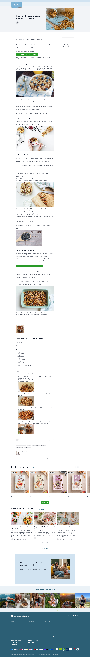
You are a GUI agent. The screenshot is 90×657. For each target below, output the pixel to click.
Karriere (29, 636)
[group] (7, 600)
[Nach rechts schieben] (78, 467)
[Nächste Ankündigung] (54, 1)
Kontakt (46, 638)
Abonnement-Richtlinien (50, 627)
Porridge (13, 625)
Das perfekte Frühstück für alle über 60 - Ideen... (45, 527)
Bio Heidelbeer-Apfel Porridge (55, 494)
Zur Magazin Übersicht (40, 509)
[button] (27, 4)
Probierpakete (14, 642)
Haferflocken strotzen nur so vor (25, 156)
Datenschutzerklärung (49, 636)
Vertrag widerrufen (49, 634)
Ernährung (23, 39)
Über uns (30, 623)
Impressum (47, 623)
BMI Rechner (31, 220)
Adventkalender (14, 644)
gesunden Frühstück (45, 104)
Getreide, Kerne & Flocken (16, 640)
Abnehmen (18, 445)
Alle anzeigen (45, 502)
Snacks (12, 636)
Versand (39, 654)
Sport (30, 447)
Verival (15, 654)
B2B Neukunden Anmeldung (33, 640)
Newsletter (30, 638)
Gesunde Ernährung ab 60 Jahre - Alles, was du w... (67, 527)
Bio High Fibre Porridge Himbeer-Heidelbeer (76, 494)
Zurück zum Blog (45, 458)
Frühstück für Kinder (35, 445)
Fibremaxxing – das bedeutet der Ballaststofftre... (20, 527)
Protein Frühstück (14, 632)
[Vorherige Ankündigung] (11, 1)
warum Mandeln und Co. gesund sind (46, 216)
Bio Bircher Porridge (34, 494)
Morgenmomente (20, 447)
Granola (17, 44)
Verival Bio (18, 39)
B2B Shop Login (31, 642)
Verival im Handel (31, 632)
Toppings (13, 638)
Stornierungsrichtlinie (55, 654)
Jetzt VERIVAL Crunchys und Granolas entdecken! (27, 54)
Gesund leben (43, 445)
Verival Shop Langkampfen (33, 627)
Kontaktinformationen (44, 654)
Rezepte (25, 447)
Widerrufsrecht (48, 632)
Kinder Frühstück (14, 634)
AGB (46, 625)
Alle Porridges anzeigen (37, 467)
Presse (29, 634)
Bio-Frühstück (14, 623)
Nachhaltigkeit (31, 625)
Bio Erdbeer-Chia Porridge (16, 494)
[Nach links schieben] (75, 467)
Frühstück (29, 445)
